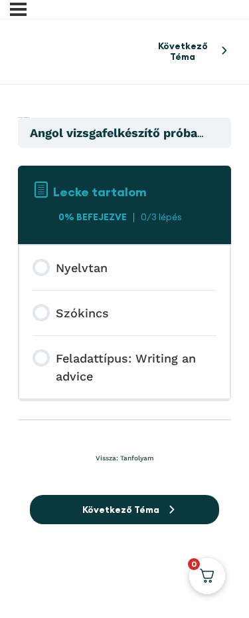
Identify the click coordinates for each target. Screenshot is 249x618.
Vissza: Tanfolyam (124, 458)
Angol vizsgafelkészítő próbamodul (134, 133)
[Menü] (18, 9)
